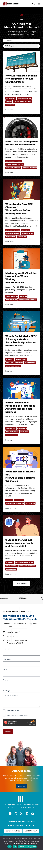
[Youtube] (32, 813)
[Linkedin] (27, 813)
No (15, 847)
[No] (40, 843)
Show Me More (21, 583)
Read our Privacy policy (27, 847)
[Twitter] (21, 813)
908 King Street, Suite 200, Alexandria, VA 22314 (21, 804)
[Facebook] (10, 813)
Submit (8, 732)
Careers (21, 786)
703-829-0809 (13, 807)
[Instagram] (16, 813)
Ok (9, 847)
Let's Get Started (13, 831)
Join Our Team (31, 831)
